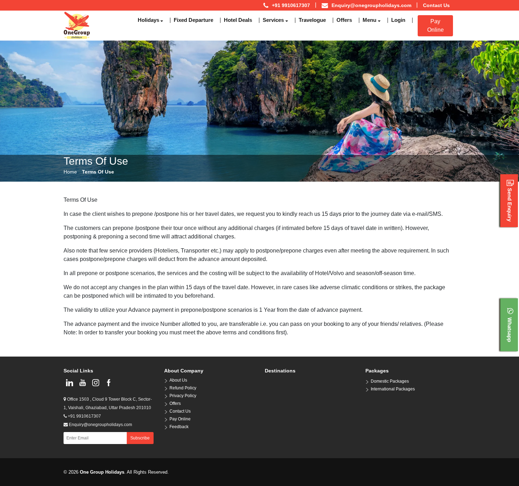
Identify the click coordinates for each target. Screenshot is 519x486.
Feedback (179, 426)
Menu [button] (369, 20)
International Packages (393, 389)
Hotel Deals (238, 20)
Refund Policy (182, 387)
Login (398, 20)
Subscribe (140, 438)
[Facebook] (108, 382)
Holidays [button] (148, 20)
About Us (178, 380)
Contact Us (436, 5)
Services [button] (273, 20)
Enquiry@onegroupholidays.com (371, 5)
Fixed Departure (193, 20)
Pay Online (435, 25)
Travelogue (312, 20)
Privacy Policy (182, 395)
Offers (344, 20)
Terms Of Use (98, 172)
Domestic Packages (390, 381)
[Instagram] (95, 382)
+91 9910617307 (84, 416)
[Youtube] (82, 382)
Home (70, 172)
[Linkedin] (69, 382)
